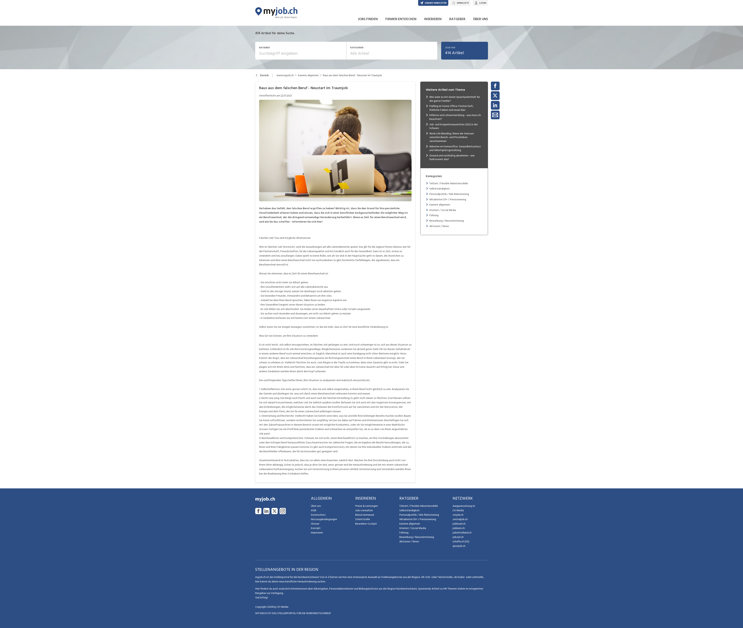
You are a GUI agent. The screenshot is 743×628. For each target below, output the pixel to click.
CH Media (458, 510)
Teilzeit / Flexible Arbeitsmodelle (448, 183)
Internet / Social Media (442, 210)
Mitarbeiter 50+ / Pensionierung (447, 199)
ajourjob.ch (459, 546)
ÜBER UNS (480, 19)
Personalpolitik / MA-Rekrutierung (449, 194)
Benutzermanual (364, 515)
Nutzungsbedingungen (324, 519)
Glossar (315, 523)
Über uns (316, 506)
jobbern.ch (459, 528)
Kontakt (316, 528)
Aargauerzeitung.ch (464, 506)
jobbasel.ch (459, 523)
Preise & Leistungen (366, 506)
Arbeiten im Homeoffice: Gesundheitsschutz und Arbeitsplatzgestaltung (455, 148)
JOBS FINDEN (368, 19)
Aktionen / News (439, 226)
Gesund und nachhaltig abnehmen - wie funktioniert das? (452, 157)
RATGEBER (457, 19)
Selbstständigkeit (439, 188)
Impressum (317, 532)
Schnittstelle (362, 519)
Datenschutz (318, 515)
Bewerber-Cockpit (366, 523)
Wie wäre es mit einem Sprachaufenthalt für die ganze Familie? (454, 99)
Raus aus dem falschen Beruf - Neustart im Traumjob (352, 75)
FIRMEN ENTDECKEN (400, 19)
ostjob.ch (458, 515)
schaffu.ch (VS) (461, 541)
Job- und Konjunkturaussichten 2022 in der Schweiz (453, 126)
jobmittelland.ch (462, 532)
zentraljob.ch (460, 519)
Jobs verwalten (364, 510)
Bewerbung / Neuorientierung (446, 220)
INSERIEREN (433, 19)
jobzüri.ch (458, 537)
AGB (313, 510)
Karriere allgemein (308, 75)
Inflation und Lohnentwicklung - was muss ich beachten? (455, 117)
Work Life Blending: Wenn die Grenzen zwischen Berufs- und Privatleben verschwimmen (451, 137)
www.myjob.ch (285, 75)
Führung (433, 215)
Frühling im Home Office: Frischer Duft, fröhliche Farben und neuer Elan (451, 108)
